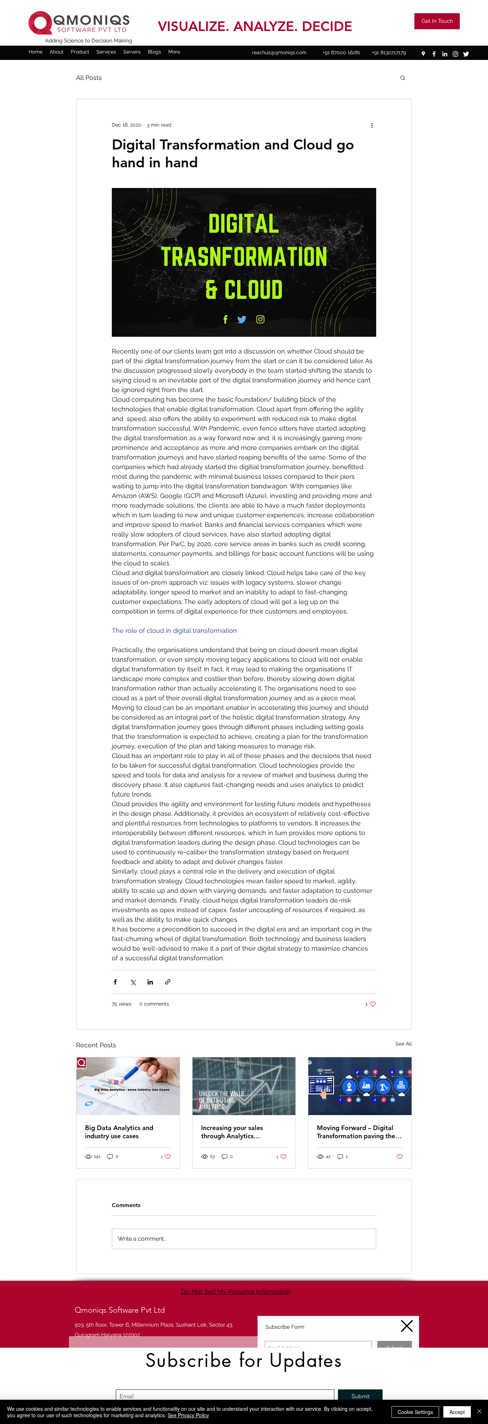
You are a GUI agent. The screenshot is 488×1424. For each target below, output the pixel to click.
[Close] (479, 1411)
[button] (407, 1326)
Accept (457, 1411)
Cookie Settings (415, 1411)
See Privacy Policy (188, 1415)
